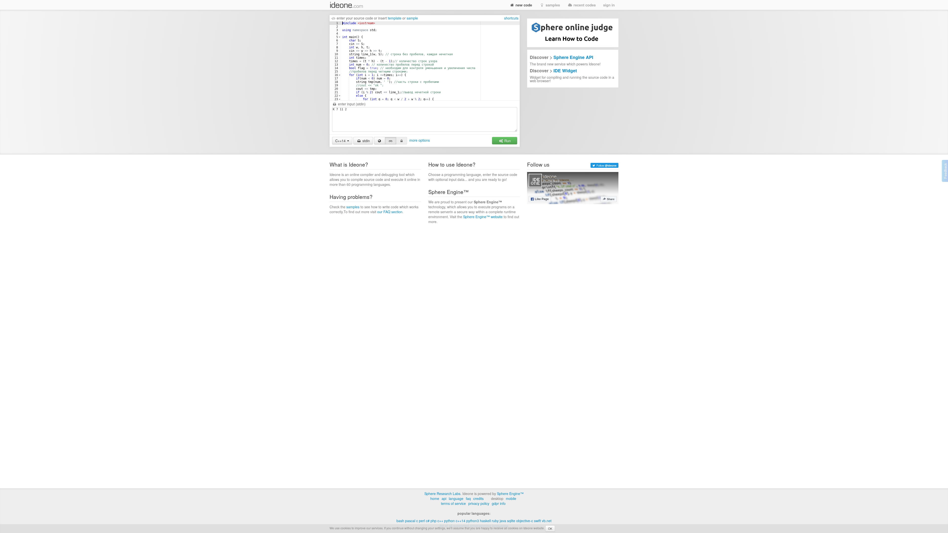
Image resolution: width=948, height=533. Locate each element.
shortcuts (511, 18)
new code (523, 5)
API (444, 498)
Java (503, 520)
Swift (537, 520)
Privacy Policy (478, 503)
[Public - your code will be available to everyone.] (379, 140)
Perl (422, 520)
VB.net (547, 520)
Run (507, 140)
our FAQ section (389, 211)
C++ (440, 520)
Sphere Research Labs (442, 493)
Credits (478, 498)
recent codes (584, 5)
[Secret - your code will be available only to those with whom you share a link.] (390, 140)
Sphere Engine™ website (483, 216)
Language (456, 498)
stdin (365, 140)
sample (412, 18)
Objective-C (524, 520)
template (394, 18)
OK (550, 528)
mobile (511, 498)
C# (428, 520)
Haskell (485, 520)
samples (552, 5)
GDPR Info (499, 503)
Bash (400, 520)
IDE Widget (565, 70)
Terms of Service (453, 503)
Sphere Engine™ (510, 493)
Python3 (472, 520)
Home (434, 498)
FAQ (468, 498)
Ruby (495, 520)
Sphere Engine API (573, 57)
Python (449, 520)
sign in (609, 5)
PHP (433, 520)
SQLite (511, 520)
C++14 (460, 520)
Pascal (410, 520)
